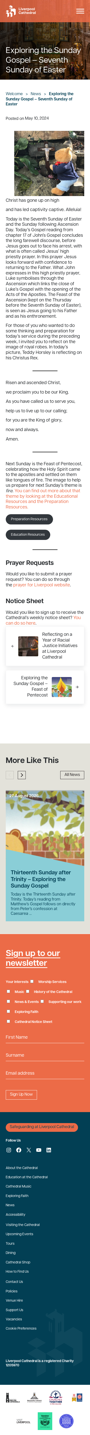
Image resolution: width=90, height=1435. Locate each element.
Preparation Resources (29, 519)
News (36, 94)
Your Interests (17, 982)
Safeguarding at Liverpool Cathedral (42, 1127)
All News (72, 775)
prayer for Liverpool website (41, 585)
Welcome (14, 94)
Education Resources (28, 535)
